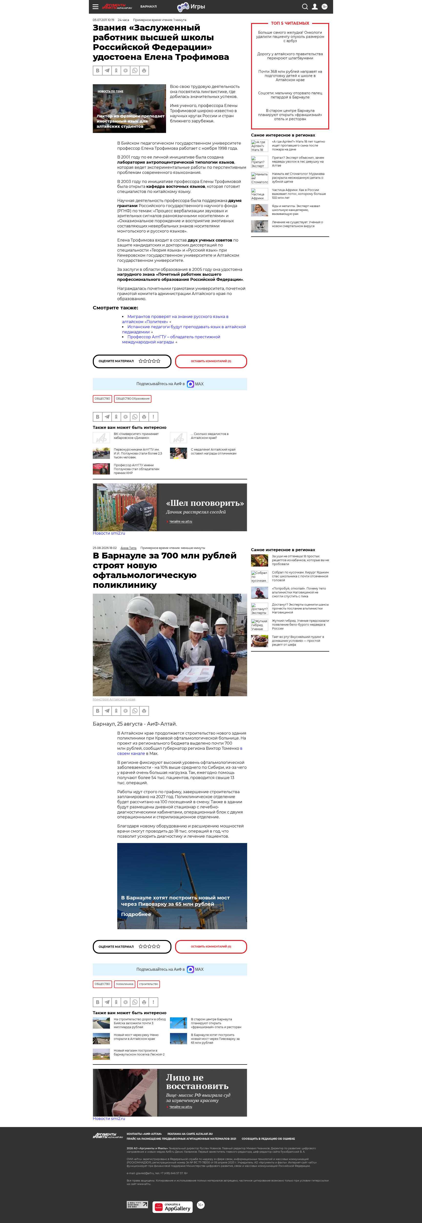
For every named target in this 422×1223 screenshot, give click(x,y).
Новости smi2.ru (109, 533)
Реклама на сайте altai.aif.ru (190, 1134)
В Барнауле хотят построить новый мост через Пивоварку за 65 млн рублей (175, 901)
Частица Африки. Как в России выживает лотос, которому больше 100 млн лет (299, 194)
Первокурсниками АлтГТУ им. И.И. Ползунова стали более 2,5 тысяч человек (138, 453)
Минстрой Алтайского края (114, 699)
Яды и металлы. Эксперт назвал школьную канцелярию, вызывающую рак (296, 210)
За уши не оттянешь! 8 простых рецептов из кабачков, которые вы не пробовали (300, 560)
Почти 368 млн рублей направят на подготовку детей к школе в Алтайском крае (290, 76)
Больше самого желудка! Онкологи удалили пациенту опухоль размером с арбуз (290, 37)
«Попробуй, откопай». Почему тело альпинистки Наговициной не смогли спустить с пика (299, 592)
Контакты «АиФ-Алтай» (144, 1134)
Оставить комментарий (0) (211, 361)
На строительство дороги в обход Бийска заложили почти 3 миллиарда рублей (140, 1023)
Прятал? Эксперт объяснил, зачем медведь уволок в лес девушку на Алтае (298, 161)
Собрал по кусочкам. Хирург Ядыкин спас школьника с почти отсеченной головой (300, 576)
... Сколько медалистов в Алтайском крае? (210, 436)
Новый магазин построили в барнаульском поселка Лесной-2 (139, 1052)
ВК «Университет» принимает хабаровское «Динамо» (136, 436)
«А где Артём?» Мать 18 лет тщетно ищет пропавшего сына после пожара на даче (298, 145)
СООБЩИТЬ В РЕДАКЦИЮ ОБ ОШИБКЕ (268, 1138)
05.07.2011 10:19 (103, 20)
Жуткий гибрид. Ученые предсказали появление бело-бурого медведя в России (300, 624)
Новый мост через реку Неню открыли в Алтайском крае (136, 1037)
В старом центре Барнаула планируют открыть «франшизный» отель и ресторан (290, 115)
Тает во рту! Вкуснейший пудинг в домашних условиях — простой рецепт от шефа (298, 640)
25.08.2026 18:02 (105, 548)
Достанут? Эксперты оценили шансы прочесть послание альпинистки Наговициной (300, 608)
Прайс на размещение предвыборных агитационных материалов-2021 (181, 1138)
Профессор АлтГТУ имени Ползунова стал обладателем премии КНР (136, 469)
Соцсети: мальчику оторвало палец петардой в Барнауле (290, 95)
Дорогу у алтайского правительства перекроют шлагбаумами (290, 56)
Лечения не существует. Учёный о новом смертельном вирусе (297, 224)
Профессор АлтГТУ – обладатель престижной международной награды (171, 339)
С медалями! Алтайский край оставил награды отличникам (213, 451)
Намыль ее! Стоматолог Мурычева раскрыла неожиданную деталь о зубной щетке (298, 177)
